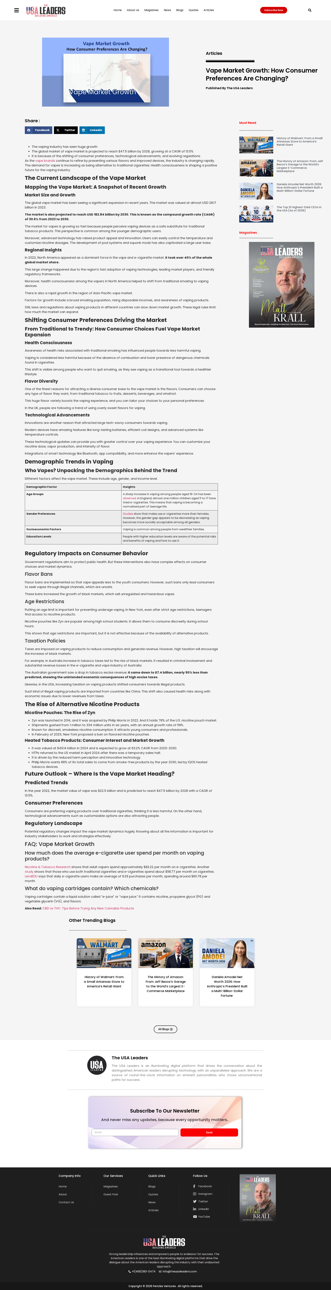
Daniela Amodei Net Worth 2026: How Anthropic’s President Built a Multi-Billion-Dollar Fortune (300, 187)
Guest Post (110, 1194)
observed (129, 498)
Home (118, 10)
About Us (133, 10)
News (167, 10)
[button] (310, 10)
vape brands (45, 160)
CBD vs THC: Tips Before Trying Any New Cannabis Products (88, 908)
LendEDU (31, 876)
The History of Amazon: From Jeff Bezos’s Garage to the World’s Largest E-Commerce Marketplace (300, 166)
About (63, 1194)
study (29, 871)
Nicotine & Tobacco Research (48, 867)
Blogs (179, 10)
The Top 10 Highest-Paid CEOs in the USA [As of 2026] (299, 208)
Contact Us (66, 1202)
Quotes (193, 10)
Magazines (151, 10)
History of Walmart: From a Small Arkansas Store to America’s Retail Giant (300, 141)
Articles (209, 10)
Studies (128, 514)
